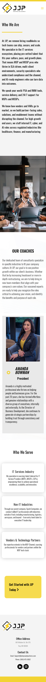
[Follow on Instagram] (26, 666)
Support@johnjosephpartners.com (25, 655)
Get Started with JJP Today (21, 587)
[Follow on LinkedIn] (19, 666)
